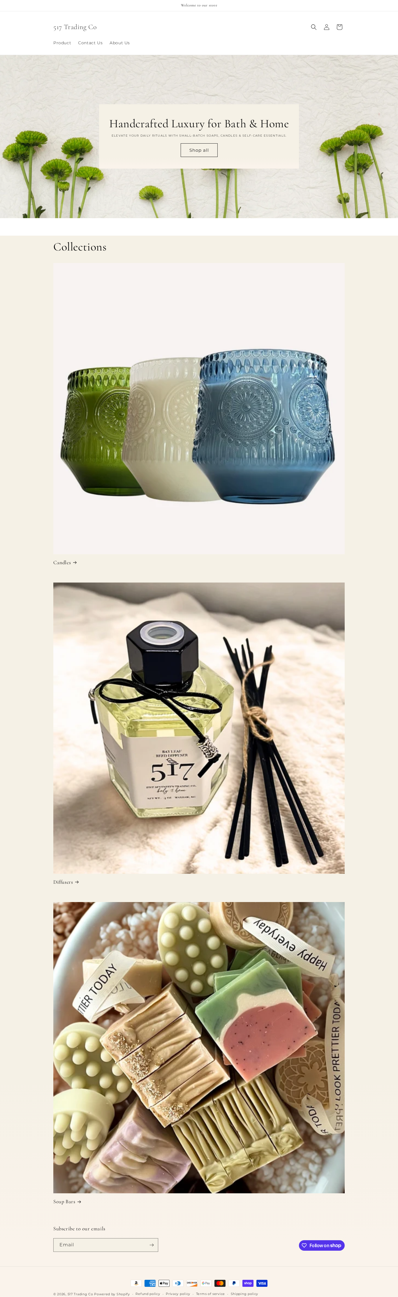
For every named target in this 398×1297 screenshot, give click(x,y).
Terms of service (210, 1294)
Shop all (199, 150)
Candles (62, 562)
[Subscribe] (151, 1245)
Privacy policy (178, 1294)
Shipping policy (244, 1294)
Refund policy (147, 1294)
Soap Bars (64, 1201)
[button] (313, 27)
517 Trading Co (80, 1294)
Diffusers (63, 882)
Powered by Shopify (112, 1294)
